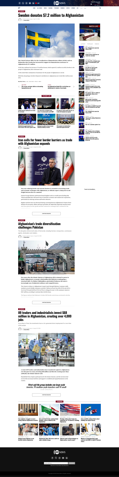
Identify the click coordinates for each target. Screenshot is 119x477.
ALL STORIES (39, 8)
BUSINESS (62, 8)
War (40, 81)
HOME (34, 8)
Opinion (73, 8)
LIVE (77, 8)
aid (27, 81)
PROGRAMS (56, 8)
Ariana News (26, 20)
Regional (50, 8)
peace (36, 81)
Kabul (98, 3)
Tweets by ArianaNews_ (89, 189)
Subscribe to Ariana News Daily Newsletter (59, 465)
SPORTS (68, 8)
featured (32, 81)
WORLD (45, 8)
